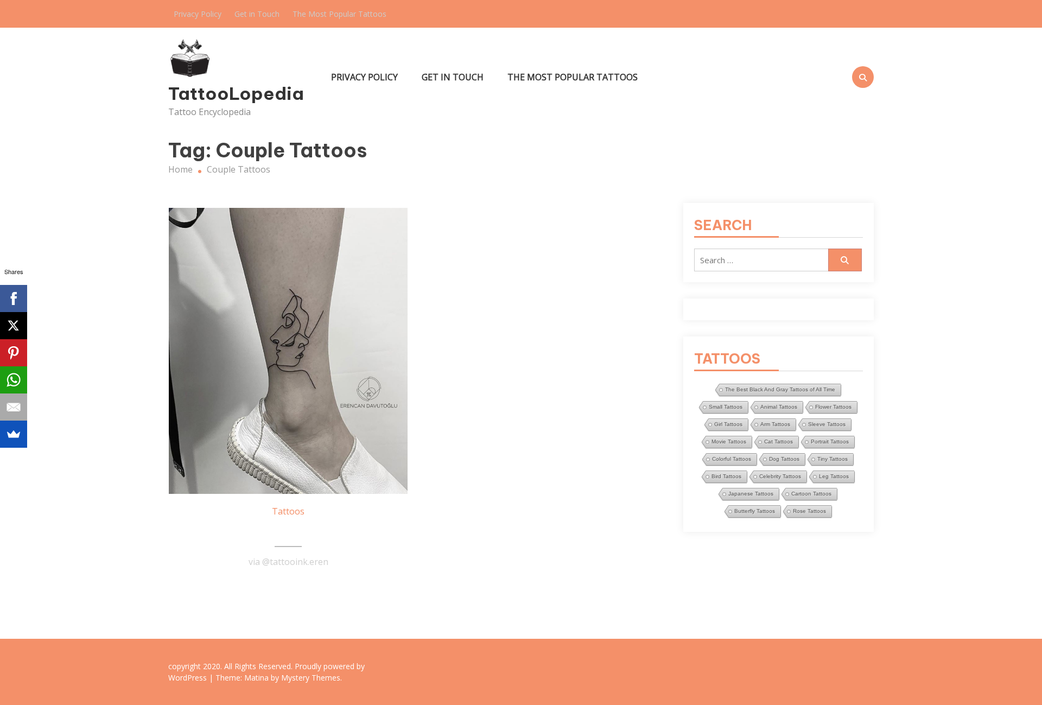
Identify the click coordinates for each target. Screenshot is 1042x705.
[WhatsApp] (13, 379)
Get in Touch (256, 14)
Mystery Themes (310, 677)
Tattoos (288, 511)
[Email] (13, 407)
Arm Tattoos (775, 424)
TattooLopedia (236, 93)
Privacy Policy (197, 14)
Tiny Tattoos (832, 459)
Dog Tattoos (784, 459)
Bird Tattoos (726, 476)
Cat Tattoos (778, 441)
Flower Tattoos (833, 407)
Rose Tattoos (809, 511)
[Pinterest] (13, 352)
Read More (288, 588)
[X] (13, 325)
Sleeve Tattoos (827, 424)
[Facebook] (13, 298)
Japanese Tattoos (750, 494)
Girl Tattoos (728, 424)
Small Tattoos (725, 407)
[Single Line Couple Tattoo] (288, 350)
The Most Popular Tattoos (339, 14)
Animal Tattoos (778, 407)
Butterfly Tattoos (754, 511)
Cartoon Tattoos (811, 494)
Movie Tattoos (728, 441)
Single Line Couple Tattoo (288, 531)
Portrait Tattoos (830, 441)
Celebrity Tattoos (780, 476)
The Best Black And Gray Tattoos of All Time (780, 389)
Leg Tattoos (834, 476)
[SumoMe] (13, 434)
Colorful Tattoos (731, 459)
